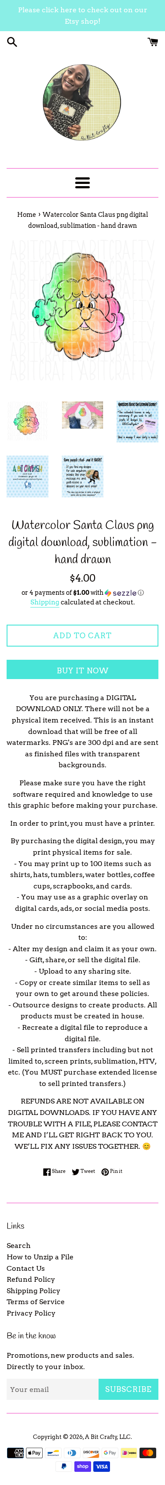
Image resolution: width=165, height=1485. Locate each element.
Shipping (44, 602)
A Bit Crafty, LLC (108, 1437)
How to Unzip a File (40, 1257)
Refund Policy (31, 1279)
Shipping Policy (33, 1291)
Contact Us (26, 1268)
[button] (82, 593)
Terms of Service (36, 1302)
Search (19, 1245)
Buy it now (83, 670)
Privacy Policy (31, 1313)
